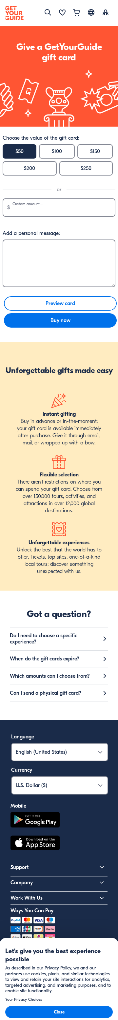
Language (22, 737)
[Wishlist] (62, 13)
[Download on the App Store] (35, 844)
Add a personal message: (31, 233)
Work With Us (26, 898)
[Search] (48, 12)
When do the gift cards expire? (44, 659)
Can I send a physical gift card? (45, 693)
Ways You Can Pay (31, 911)
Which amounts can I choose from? (50, 676)
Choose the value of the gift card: (41, 138)
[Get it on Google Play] (35, 820)
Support (19, 867)
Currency (21, 770)
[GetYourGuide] (14, 13)
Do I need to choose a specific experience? (43, 639)
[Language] (91, 12)
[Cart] (76, 13)
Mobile (18, 806)
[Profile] (105, 13)
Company (21, 883)
